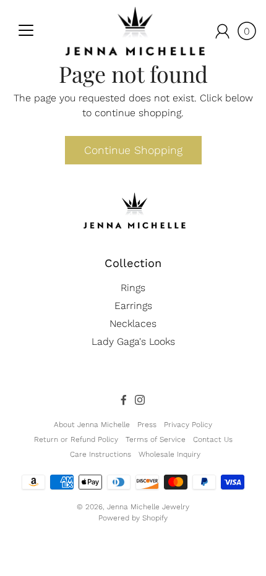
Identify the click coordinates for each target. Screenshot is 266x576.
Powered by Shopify (133, 518)
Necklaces (133, 323)
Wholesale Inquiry (169, 454)
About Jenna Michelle (92, 424)
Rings (133, 288)
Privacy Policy (188, 424)
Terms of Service (156, 439)
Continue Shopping (133, 150)
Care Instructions (100, 454)
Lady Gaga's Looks (133, 341)
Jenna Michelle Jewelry (148, 506)
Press (147, 424)
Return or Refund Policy (76, 439)
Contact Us (213, 439)
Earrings (133, 305)
